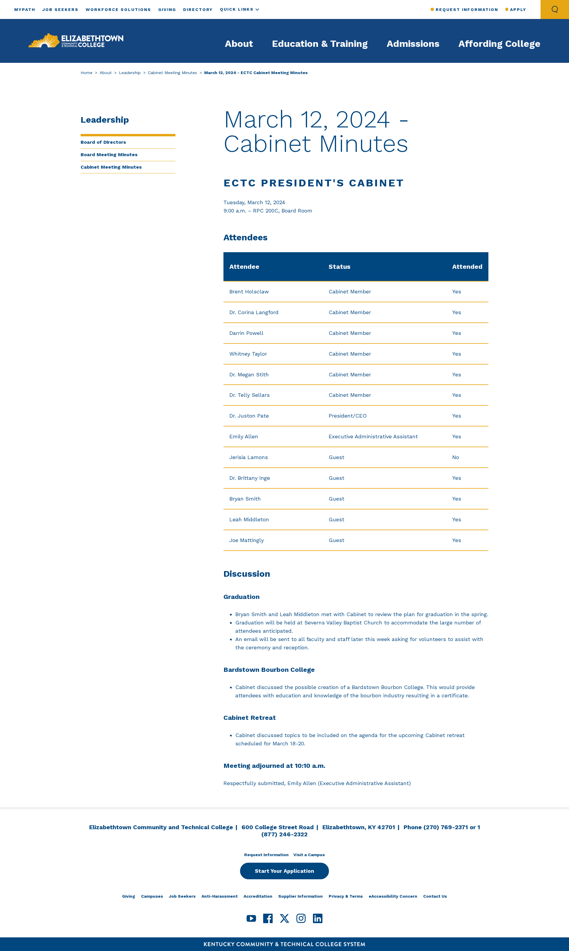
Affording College (499, 43)
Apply (518, 9)
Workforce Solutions (118, 9)
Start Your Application (284, 871)
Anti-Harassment (220, 896)
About (239, 43)
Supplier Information (300, 896)
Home (86, 72)
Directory (198, 9)
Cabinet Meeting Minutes (172, 72)
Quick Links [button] (237, 9)
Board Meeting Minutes (109, 154)
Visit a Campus (309, 854)
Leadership (130, 72)
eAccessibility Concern (393, 896)
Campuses (152, 896)
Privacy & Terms (346, 896)
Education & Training (320, 43)
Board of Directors (103, 142)
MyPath (24, 9)
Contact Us (435, 896)
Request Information (467, 9)
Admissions (413, 43)
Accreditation (258, 896)
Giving (167, 9)
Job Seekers (60, 9)
